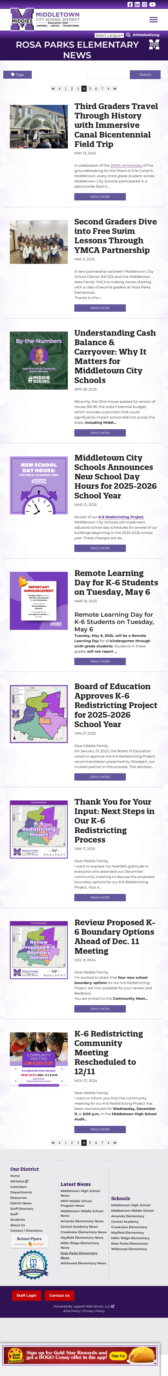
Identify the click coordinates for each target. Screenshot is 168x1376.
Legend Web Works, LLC (92, 1306)
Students (17, 1220)
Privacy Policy (94, 1311)
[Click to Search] (128, 35)
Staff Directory (21, 1209)
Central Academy (125, 1222)
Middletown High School (130, 1205)
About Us (17, 1225)
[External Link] (80, 1355)
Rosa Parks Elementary (129, 1243)
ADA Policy (71, 1311)
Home (15, 1176)
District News (21, 1203)
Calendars (18, 1187)
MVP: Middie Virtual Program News (76, 1203)
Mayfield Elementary (127, 1233)
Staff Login (27, 1295)
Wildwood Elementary (129, 1249)
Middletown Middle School (132, 1211)
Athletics (17, 1181)
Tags (20, 74)
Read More (100, 197)
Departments (21, 1192)
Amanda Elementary (127, 1216)
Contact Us (59, 1295)
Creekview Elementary (129, 1227)
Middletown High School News (80, 1193)
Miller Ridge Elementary (130, 1238)
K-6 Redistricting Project (121, 517)
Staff (14, 1214)
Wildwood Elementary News (83, 1263)
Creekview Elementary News (84, 1232)
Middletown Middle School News (82, 1213)
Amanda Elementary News (82, 1221)
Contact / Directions (26, 1231)
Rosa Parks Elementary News (79, 1255)
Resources (18, 1198)
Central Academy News (79, 1227)
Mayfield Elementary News (82, 1238)
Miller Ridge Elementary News (80, 1245)
